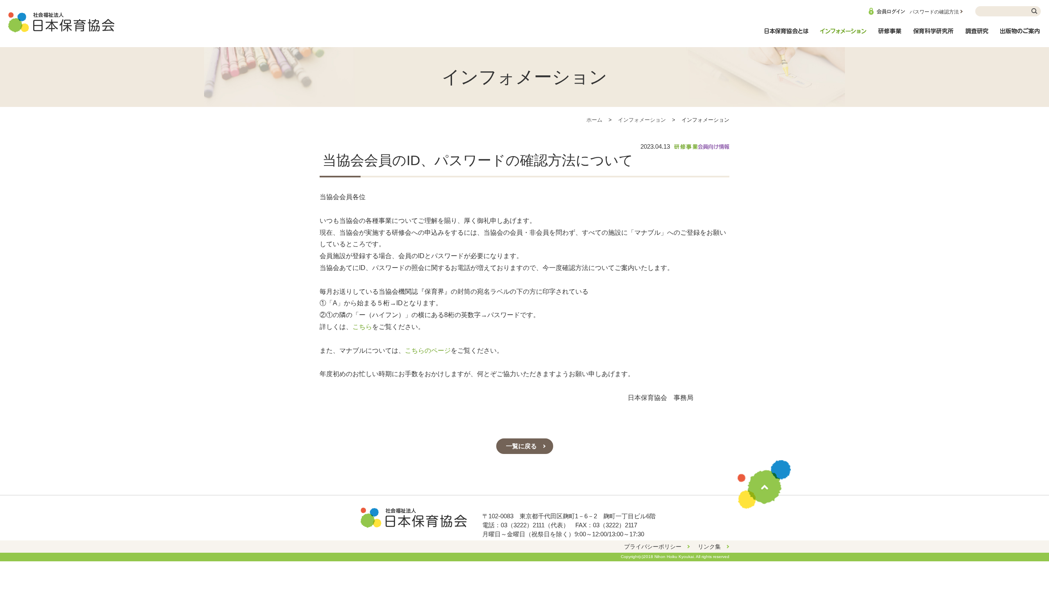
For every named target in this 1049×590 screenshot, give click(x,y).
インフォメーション (843, 35)
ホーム (594, 120)
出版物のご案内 (1020, 35)
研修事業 (889, 35)
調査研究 (977, 35)
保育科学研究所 (933, 35)
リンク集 (709, 546)
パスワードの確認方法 (934, 12)
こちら (362, 326)
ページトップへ (764, 484)
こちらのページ (428, 350)
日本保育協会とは (786, 35)
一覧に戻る (521, 445)
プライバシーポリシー (652, 546)
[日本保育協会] (61, 22)
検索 (1035, 11)
